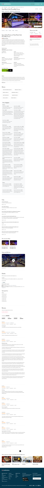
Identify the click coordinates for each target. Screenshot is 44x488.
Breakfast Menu (18, 89)
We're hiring (10, 476)
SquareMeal (6, 4)
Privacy (10, 478)
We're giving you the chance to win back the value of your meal (22, 1)
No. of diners (31, 32)
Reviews (16, 30)
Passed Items (13, 97)
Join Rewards (37, 4)
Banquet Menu (14, 95)
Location (10, 30)
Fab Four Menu (5, 95)
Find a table (36, 36)
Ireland (16, 475)
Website (3, 11)
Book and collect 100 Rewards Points (35, 40)
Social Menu (5, 97)
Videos (13, 30)
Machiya (23, 464)
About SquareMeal (11, 474)
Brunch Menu (5, 92)
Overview (3, 30)
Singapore (17, 476)
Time (39, 32)
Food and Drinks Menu (7, 89)
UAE (16, 477)
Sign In (33, 4)
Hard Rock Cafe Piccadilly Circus (5, 248)
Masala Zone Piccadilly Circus (6, 465)
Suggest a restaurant (4, 481)
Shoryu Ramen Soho (15, 464)
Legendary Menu (15, 92)
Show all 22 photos (37, 26)
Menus (7, 30)
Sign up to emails (37, 478)
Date (34, 32)
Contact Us (10, 475)
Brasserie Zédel (35, 464)
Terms (9, 477)
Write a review (4, 312)
